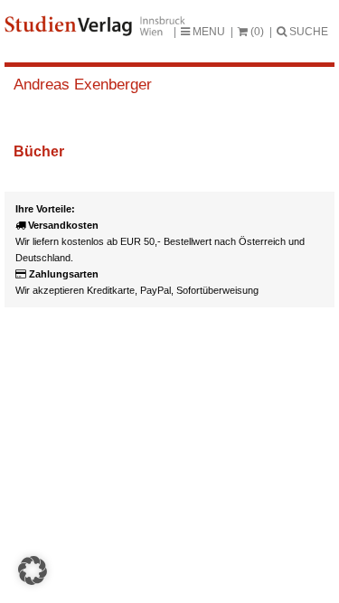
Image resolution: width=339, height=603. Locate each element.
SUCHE (307, 31)
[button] (32, 570)
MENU (207, 31)
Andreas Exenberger (83, 84)
